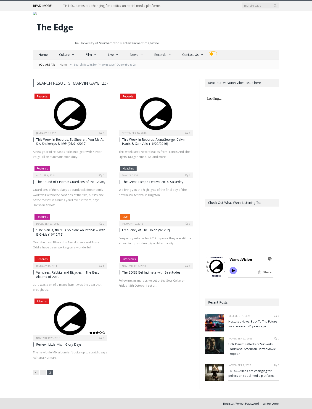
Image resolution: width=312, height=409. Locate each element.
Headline (128, 168)
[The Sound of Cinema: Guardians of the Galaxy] (70, 170)
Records (160, 54)
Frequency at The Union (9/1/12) (146, 230)
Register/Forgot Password (241, 403)
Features (42, 168)
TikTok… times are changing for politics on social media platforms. (112, 6)
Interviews (129, 259)
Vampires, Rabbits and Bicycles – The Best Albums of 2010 (67, 274)
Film (89, 54)
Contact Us (190, 54)
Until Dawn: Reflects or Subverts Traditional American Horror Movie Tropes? (252, 349)
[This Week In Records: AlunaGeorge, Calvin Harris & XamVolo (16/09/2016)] (156, 113)
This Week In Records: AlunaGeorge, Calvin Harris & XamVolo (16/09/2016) (153, 141)
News (134, 54)
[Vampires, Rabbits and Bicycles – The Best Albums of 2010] (70, 261)
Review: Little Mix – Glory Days (59, 344)
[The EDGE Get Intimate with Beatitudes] (156, 261)
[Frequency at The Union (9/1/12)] (156, 218)
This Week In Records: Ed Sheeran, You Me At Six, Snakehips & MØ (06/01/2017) (70, 141)
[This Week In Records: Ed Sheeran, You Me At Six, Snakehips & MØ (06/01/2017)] (70, 113)
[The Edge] (53, 26)
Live (111, 54)
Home (43, 54)
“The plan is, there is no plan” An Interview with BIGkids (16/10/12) (70, 232)
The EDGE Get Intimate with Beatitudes (151, 272)
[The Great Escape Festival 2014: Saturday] (156, 170)
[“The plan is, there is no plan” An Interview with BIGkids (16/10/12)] (70, 218)
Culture (64, 54)
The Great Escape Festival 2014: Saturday (152, 182)
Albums (42, 301)
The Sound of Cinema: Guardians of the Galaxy (70, 182)
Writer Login (271, 403)
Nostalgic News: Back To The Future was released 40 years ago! (252, 323)
